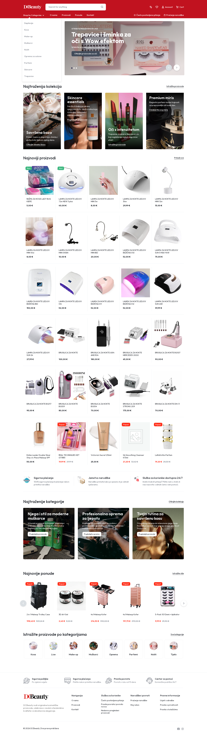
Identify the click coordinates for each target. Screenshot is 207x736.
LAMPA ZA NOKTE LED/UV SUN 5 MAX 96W (166, 251)
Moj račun (135, 705)
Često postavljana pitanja (148, 15)
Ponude (78, 15)
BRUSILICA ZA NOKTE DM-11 (167, 404)
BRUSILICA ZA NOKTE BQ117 (39, 404)
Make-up (28, 36)
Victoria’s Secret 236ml (101, 455)
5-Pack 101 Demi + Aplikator (167, 614)
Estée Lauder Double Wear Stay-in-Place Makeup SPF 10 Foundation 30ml (38, 457)
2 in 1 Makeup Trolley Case (38, 614)
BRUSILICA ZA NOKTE (68, 352)
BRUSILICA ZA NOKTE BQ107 (167, 352)
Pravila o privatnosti (169, 705)
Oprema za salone (32, 56)
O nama (53, 15)
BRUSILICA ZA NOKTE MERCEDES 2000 (132, 353)
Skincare (28, 69)
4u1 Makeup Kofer (99, 614)
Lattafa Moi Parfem (163, 455)
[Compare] (150, 7)
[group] (39, 180)
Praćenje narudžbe (175, 15)
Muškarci (28, 43)
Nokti (26, 49)
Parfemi (28, 63)
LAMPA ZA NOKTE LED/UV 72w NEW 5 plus (70, 200)
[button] (169, 68)
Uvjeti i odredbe (167, 700)
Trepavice (29, 76)
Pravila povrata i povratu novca (112, 705)
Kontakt (90, 15)
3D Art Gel (63, 614)
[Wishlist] (156, 7)
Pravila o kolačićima (169, 709)
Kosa (26, 30)
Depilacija (28, 23)
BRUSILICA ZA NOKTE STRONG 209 (132, 405)
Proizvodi (66, 15)
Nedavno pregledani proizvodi (110, 711)
